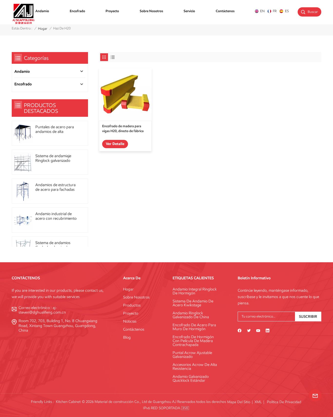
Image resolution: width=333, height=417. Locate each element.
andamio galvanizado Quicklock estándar (191, 378)
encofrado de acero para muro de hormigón (194, 327)
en (262, 11)
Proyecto (112, 11)
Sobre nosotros (151, 11)
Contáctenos (225, 11)
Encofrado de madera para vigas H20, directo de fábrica (123, 128)
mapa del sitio (238, 402)
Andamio (42, 11)
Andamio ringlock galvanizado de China (191, 315)
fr (275, 11)
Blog (127, 337)
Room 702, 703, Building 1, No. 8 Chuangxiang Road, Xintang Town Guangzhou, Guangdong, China (58, 325)
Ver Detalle (115, 144)
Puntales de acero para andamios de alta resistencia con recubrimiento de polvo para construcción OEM (55, 129)
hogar (42, 29)
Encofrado (77, 11)
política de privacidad (284, 402)
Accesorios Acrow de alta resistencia (195, 367)
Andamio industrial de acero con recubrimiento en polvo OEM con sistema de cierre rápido (56, 216)
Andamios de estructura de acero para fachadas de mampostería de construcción (55, 187)
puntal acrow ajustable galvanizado (192, 355)
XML (258, 402)
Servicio (189, 11)
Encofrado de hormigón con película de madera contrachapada (193, 341)
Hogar (128, 289)
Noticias (130, 321)
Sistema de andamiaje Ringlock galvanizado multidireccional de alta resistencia (54, 158)
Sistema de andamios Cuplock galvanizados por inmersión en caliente (56, 245)
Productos (132, 305)
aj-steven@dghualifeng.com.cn (42, 310)
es (287, 11)
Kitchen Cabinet (68, 401)
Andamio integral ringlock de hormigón (195, 291)
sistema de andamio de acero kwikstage (193, 303)
